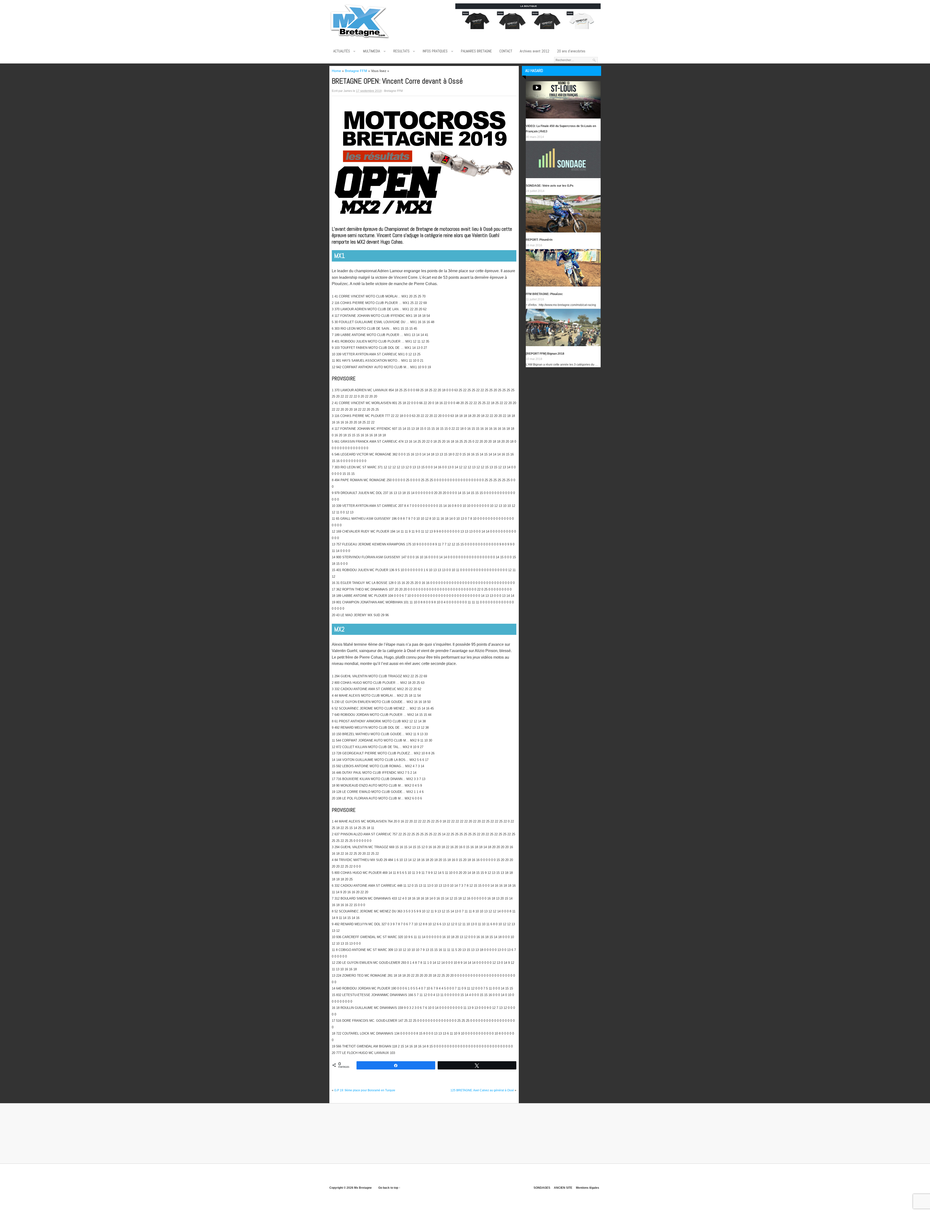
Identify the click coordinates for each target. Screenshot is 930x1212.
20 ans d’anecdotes (571, 51)
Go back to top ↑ (389, 1187)
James (347, 91)
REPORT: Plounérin (539, 239)
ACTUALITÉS (341, 51)
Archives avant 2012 (534, 51)
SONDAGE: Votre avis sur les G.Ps (550, 185)
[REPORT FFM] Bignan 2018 (545, 353)
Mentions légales (587, 1187)
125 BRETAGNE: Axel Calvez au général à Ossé (482, 1090)
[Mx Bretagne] (359, 38)
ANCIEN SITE (563, 1187)
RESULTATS (401, 51)
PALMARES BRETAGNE (476, 51)
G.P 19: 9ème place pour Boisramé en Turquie (364, 1090)
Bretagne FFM (393, 91)
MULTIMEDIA (371, 51)
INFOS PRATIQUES (435, 51)
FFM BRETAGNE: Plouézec (544, 294)
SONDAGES (542, 1187)
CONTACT (505, 51)
